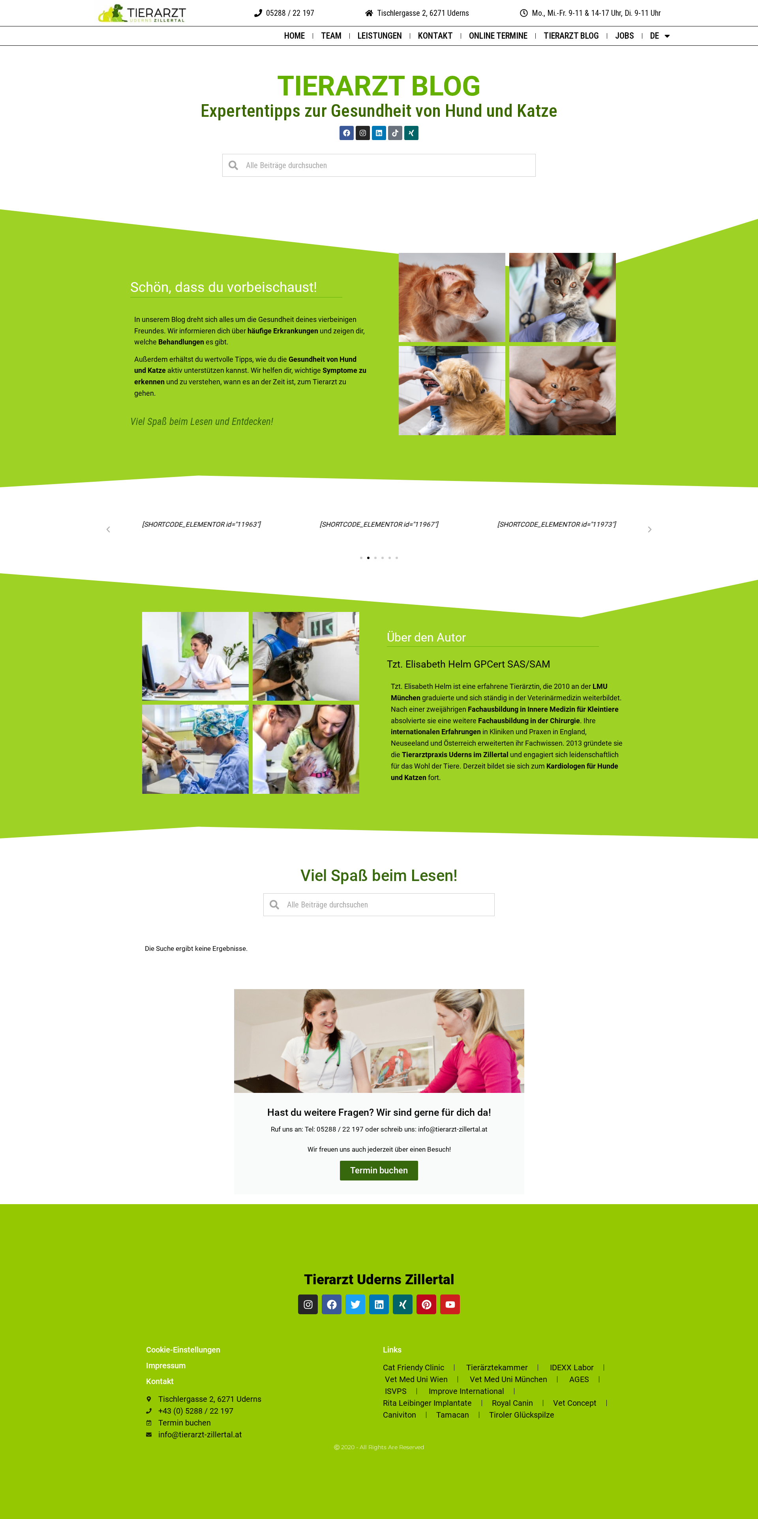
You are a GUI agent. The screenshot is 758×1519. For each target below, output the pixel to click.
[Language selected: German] (738, 1512)
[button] (108, 529)
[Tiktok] (395, 133)
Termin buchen (379, 1170)
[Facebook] (347, 133)
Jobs (624, 36)
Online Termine (498, 36)
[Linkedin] (379, 133)
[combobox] (379, 165)
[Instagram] (363, 133)
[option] (738, 1513)
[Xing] (411, 133)
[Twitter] (355, 1304)
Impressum (166, 1365)
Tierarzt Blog (571, 36)
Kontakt (435, 36)
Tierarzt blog (379, 86)
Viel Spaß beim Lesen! (379, 875)
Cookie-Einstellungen (183, 1349)
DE (654, 36)
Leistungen (380, 36)
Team (331, 36)
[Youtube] (450, 1304)
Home (294, 36)
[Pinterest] (426, 1304)
